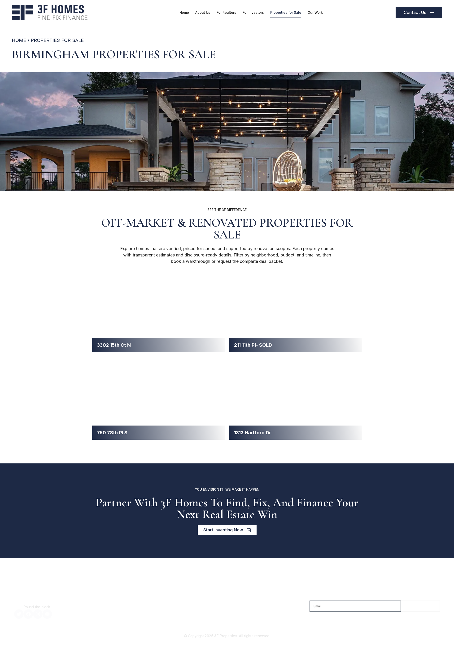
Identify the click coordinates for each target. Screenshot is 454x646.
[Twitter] (19, 614)
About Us (202, 12)
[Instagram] (38, 614)
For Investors (253, 12)
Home (184, 12)
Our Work (315, 12)
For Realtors (226, 12)
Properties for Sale (285, 12)
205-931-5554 (40, 601)
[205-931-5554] (17, 602)
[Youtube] (47, 614)
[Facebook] (28, 614)
